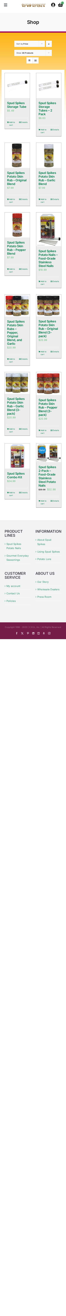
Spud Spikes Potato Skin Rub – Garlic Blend (47, 178)
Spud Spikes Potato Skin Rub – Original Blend (17, 178)
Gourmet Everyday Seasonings (17, 557)
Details (24, 122)
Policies (11, 600)
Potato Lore (44, 559)
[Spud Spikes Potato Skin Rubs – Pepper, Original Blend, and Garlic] (17, 306)
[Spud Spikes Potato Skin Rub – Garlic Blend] (48, 155)
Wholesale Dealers (48, 589)
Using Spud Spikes (48, 551)
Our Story (43, 581)
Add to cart (12, 123)
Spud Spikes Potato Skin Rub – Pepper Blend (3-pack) (48, 407)
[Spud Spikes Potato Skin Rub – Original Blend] (17, 155)
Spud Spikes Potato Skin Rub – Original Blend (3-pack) (48, 328)
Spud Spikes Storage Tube (16, 105)
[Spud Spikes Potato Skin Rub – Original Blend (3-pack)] (48, 306)
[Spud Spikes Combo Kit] (17, 456)
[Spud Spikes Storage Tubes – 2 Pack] (48, 85)
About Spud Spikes (44, 542)
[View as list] (36, 60)
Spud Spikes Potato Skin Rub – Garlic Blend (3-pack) (16, 406)
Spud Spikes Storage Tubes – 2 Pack (47, 108)
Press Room (44, 596)
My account (13, 586)
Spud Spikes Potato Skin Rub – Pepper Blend (16, 248)
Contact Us (13, 593)
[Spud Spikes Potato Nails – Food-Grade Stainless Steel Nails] (48, 229)
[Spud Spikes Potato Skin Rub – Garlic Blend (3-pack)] (17, 383)
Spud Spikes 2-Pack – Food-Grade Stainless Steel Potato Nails (47, 476)
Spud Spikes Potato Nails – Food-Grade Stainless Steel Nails (48, 258)
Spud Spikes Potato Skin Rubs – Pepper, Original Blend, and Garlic (16, 333)
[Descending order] (49, 44)
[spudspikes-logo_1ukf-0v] (33, 4)
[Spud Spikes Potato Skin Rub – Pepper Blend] (17, 225)
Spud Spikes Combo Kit (16, 475)
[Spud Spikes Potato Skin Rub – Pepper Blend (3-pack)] (48, 383)
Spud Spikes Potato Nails (13, 546)
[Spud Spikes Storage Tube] (17, 85)
